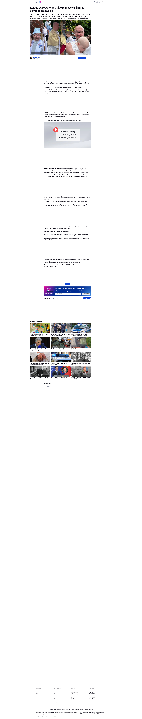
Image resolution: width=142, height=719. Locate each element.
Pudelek (37, 693)
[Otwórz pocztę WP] (94, 2)
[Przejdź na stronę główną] (37, 2)
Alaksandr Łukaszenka (92, 694)
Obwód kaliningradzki (74, 692)
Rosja (54, 693)
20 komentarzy (83, 58)
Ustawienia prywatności (88, 709)
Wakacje (72, 698)
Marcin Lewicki (36, 57)
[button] (97, 1)
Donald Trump (91, 691)
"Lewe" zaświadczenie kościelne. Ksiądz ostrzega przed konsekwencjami (69, 201)
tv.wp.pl (37, 692)
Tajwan (55, 697)
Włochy (55, 694)
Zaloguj (101, 1)
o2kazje (51, 1)
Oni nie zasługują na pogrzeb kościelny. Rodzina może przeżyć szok (67, 87)
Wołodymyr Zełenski (92, 697)
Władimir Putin (91, 692)
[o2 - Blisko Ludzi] (41, 2)
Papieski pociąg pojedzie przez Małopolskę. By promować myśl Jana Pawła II (70, 172)
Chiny (72, 693)
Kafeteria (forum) (38, 691)
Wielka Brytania (56, 702)
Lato (72, 697)
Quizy (56, 1)
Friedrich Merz (91, 698)
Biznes (71, 1)
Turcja (54, 692)
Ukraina (55, 691)
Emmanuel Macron (92, 693)
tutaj (56, 716)
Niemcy (55, 699)
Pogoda (66, 1)
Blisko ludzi (45, 1)
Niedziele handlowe (74, 691)
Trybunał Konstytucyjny (74, 694)
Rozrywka (61, 1)
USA (54, 698)
